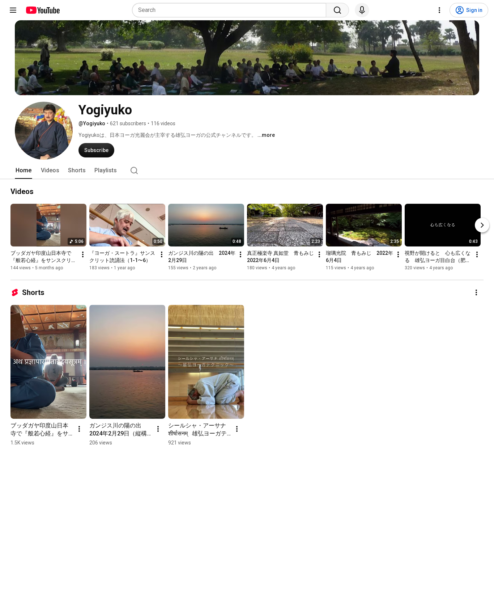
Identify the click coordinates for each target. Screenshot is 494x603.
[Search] (337, 10)
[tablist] (247, 170)
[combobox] (231, 10)
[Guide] (13, 10)
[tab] (23, 170)
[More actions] (83, 254)
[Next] (482, 225)
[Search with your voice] (362, 10)
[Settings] (439, 10)
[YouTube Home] (42, 10)
